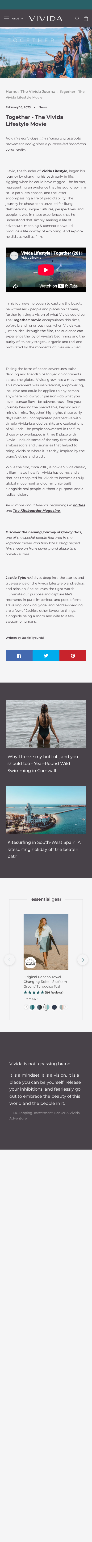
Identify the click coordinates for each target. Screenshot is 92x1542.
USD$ (15, 18)
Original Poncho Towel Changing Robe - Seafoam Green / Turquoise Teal (45, 982)
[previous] (9, 959)
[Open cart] (86, 18)
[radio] (31, 1007)
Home (11, 91)
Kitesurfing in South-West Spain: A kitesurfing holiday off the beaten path (44, 849)
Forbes (79, 505)
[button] (46, 993)
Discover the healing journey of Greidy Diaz (43, 532)
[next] (82, 959)
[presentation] (26, 1007)
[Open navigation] (6, 18)
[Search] (77, 18)
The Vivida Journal (39, 91)
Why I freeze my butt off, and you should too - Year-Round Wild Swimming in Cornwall (43, 763)
